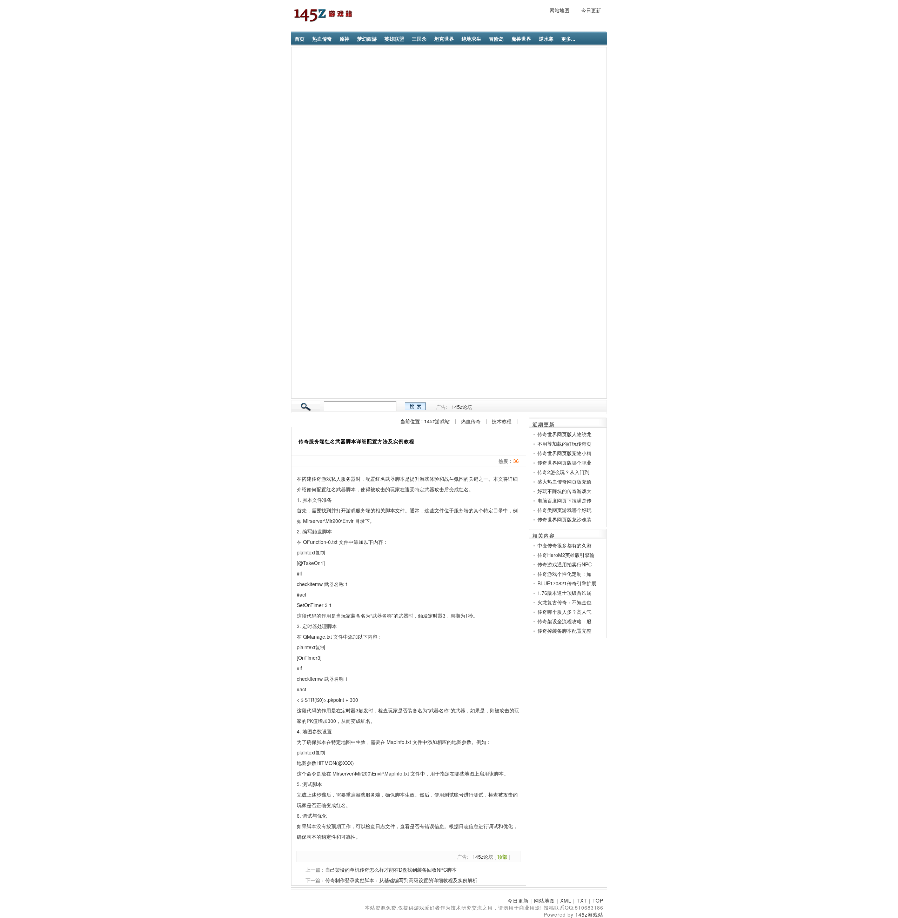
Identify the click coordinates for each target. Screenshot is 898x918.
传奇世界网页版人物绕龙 (564, 434)
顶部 (502, 856)
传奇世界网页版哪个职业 (564, 462)
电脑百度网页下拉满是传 (564, 500)
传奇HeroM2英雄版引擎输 (566, 554)
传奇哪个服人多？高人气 (564, 611)
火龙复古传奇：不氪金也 (564, 602)
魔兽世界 (521, 38)
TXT (582, 900)
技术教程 (501, 421)
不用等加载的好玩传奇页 (564, 443)
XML (565, 900)
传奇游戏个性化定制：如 (564, 573)
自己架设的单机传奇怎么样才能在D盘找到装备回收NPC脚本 (391, 869)
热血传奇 (322, 38)
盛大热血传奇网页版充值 (564, 481)
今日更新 (591, 10)
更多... (568, 38)
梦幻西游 (367, 38)
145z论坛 (461, 406)
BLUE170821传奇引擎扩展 (566, 583)
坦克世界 (444, 38)
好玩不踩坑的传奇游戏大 (564, 490)
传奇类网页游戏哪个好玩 (564, 509)
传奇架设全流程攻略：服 (564, 621)
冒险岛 (496, 38)
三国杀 (419, 38)
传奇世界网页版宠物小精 (564, 453)
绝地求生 (471, 38)
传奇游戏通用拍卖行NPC (564, 564)
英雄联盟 (394, 38)
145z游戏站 (437, 421)
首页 (299, 38)
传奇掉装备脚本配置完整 (564, 630)
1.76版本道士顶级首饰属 (564, 592)
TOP (597, 900)
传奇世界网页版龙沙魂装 (564, 519)
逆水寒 (546, 38)
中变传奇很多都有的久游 (564, 545)
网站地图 (559, 10)
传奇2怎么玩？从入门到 (563, 471)
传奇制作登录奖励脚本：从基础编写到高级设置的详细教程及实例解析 (401, 880)
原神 (344, 38)
